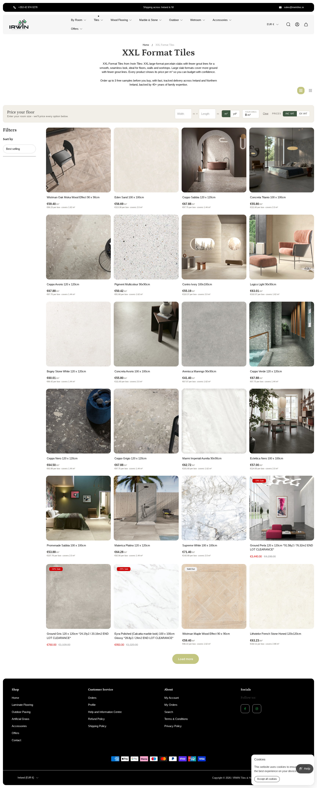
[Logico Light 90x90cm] (281, 247)
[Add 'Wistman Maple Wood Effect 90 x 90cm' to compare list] (239, 571)
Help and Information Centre (105, 711)
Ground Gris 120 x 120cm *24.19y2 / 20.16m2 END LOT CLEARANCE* (78, 635)
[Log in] (297, 24)
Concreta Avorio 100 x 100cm (132, 371)
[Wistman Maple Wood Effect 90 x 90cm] (214, 596)
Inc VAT (289, 113)
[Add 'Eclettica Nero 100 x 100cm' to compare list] (306, 396)
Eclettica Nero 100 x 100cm (266, 458)
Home (146, 45)
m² (226, 113)
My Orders (170, 704)
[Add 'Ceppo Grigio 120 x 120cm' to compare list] (171, 396)
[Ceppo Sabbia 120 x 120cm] (214, 160)
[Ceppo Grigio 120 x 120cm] (146, 421)
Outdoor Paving (21, 711)
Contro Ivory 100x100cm (197, 284)
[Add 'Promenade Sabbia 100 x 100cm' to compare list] (103, 483)
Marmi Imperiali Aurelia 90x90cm (202, 458)
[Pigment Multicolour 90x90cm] (146, 247)
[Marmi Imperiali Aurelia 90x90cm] (214, 421)
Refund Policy (96, 718)
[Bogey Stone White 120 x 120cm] (78, 334)
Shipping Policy (97, 726)
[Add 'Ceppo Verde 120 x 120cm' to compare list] (306, 309)
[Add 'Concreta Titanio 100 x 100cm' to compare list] (306, 135)
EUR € (270, 24)
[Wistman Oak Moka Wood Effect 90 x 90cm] (78, 160)
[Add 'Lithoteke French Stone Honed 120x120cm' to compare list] (306, 571)
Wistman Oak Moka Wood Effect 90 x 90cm (73, 197)
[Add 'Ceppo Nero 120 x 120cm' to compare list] (103, 396)
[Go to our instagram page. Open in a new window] (256, 708)
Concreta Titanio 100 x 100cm (268, 197)
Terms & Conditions (176, 718)
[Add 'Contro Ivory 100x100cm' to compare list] (239, 222)
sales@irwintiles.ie (294, 7)
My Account (171, 697)
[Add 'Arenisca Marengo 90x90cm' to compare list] (239, 309)
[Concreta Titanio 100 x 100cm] (281, 160)
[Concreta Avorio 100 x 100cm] (146, 334)
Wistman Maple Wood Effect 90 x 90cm (206, 633)
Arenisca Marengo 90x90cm (199, 371)
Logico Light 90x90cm (263, 284)
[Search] (288, 24)
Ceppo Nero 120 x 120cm (62, 458)
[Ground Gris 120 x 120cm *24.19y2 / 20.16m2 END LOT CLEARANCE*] (78, 596)
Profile (92, 704)
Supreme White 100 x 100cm (199, 545)
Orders (92, 697)
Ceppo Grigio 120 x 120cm (130, 458)
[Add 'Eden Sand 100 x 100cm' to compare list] (171, 135)
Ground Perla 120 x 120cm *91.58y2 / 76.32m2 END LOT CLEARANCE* (281, 547)
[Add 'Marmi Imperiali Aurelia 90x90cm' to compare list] (239, 396)
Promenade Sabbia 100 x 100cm (66, 545)
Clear (265, 113)
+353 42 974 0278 (27, 7)
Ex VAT (303, 113)
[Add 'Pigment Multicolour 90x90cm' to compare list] (171, 222)
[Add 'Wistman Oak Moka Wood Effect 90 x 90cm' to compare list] (103, 135)
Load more (185, 659)
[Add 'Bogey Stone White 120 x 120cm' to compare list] (103, 309)
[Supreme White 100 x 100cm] (214, 508)
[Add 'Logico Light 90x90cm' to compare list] (306, 222)
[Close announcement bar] (309, 7)
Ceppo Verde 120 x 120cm (266, 371)
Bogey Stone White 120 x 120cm (66, 371)
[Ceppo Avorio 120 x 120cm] (78, 247)
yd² (235, 113)
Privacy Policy (173, 726)
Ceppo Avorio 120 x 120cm (63, 284)
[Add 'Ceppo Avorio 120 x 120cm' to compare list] (103, 222)
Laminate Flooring (22, 704)
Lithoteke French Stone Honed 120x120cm (275, 633)
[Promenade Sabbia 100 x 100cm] (78, 508)
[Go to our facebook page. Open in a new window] (245, 708)
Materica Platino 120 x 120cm (132, 545)
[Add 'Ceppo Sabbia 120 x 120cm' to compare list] (239, 135)
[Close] (309, 760)
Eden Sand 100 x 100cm (129, 197)
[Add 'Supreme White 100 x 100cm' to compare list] (239, 483)
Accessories (19, 726)
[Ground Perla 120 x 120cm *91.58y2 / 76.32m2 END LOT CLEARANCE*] (281, 508)
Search (168, 711)
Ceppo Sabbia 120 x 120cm (199, 197)
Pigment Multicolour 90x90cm (132, 284)
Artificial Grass (20, 718)
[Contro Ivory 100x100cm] (214, 247)
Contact (16, 740)
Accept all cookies (267, 779)
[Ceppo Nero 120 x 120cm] (78, 421)
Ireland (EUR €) (26, 777)
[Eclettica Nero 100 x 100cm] (281, 421)
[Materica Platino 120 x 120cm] (146, 508)
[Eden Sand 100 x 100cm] (146, 160)
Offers (15, 733)
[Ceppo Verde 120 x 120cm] (281, 334)
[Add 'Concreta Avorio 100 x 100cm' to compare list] (171, 309)
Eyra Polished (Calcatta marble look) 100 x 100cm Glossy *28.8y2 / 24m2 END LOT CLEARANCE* (144, 635)
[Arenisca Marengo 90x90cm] (214, 334)
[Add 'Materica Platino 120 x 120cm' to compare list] (171, 483)
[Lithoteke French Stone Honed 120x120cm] (281, 596)
